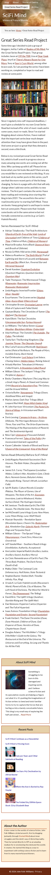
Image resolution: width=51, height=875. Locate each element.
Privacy (38, 871)
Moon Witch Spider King (35, 403)
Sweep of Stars (42, 244)
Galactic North (32, 526)
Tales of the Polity (32, 438)
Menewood (42, 251)
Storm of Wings (12, 410)
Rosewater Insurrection (28, 283)
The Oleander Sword (31, 343)
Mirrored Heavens (14, 266)
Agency (19, 375)
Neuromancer (12, 537)
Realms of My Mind (35, 49)
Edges (40, 290)
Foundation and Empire (16, 614)
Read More (26, 714)
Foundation (43, 611)
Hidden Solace (27, 361)
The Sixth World (33, 255)
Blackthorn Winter (23, 329)
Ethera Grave (30, 301)
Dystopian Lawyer (34, 304)
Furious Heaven (33, 322)
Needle (15, 294)
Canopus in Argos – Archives (33, 417)
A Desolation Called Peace (32, 368)
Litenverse (21, 435)
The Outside (39, 332)
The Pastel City (41, 406)
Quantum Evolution (30, 269)
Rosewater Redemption (16, 287)
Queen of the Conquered (18, 449)
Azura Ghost (17, 301)
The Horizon (20, 315)
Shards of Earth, (13, 234)
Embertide (38, 329)
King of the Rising (39, 449)
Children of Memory (37, 241)
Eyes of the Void (29, 234)
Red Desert (41, 346)
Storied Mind (24, 836)
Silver (8, 294)
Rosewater (11, 283)
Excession (39, 494)
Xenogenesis (27, 392)
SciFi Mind (14, 15)
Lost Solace (27, 357)
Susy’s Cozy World (24, 63)
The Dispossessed (20, 593)
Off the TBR (24, 56)
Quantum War (12, 276)
